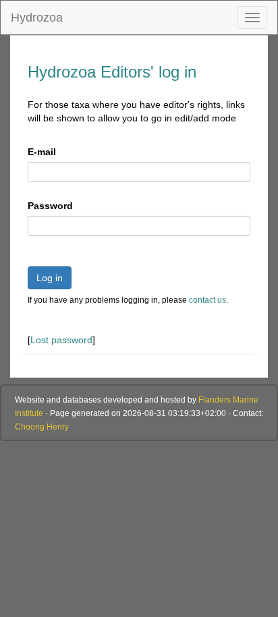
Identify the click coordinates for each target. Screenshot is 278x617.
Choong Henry (42, 427)
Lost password (61, 339)
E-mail (42, 151)
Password (50, 205)
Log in (49, 277)
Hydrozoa (37, 17)
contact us (207, 300)
